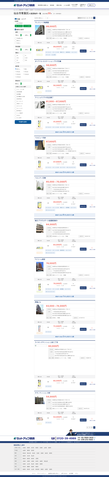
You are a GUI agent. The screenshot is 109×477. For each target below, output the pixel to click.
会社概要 (71, 473)
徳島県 (37, 466)
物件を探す (23, 122)
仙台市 (31, 9)
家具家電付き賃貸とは (43, 5)
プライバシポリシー (41, 473)
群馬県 (50, 453)
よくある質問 (67, 5)
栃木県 (46, 453)
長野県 (28, 450)
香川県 (24, 466)
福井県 (24, 455)
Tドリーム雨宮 (40, 259)
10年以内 (18, 74)
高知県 (32, 466)
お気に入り (91, 5)
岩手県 (32, 447)
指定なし (18, 69)
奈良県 (37, 461)
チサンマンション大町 (42, 393)
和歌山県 (46, 461)
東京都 (24, 453)
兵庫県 (28, 461)
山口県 (28, 463)
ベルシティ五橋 (40, 178)
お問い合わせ (64, 473)
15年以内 (27, 74)
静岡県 (28, 458)
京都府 (32, 461)
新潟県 (32, 450)
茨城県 (42, 453)
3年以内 (18, 71)
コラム (76, 473)
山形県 (45, 447)
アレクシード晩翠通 (42, 22)
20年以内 (18, 77)
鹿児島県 (37, 469)
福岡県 (24, 469)
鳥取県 (37, 463)
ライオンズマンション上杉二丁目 (46, 342)
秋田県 (37, 447)
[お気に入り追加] (92, 50)
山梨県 (24, 450)
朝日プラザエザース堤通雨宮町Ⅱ (46, 220)
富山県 (32, 455)
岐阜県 (32, 458)
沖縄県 (50, 469)
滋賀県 (41, 461)
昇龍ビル (38, 302)
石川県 (28, 455)
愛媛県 (28, 466)
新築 (26, 69)
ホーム (33, 473)
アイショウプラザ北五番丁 (44, 97)
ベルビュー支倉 (40, 138)
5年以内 (26, 71)
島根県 (41, 463)
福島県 (49, 447)
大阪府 (24, 461)
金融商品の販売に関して (53, 473)
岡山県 (32, 463)
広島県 (24, 463)
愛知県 (24, 458)
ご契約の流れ (59, 5)
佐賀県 (46, 469)
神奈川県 (29, 453)
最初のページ (81, 18)
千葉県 (37, 453)
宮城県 (26, 9)
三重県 (37, 458)
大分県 (32, 469)
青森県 (28, 447)
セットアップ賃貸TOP (18, 9)
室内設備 (52, 5)
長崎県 (42, 469)
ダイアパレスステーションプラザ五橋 (48, 61)
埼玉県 (33, 453)
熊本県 (28, 469)
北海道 (24, 447)
